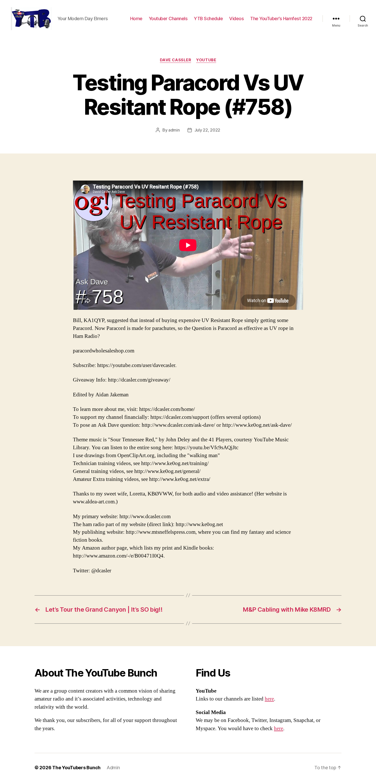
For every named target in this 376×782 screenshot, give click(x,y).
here (269, 698)
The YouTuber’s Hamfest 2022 (281, 18)
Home (136, 18)
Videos (236, 18)
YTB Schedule (208, 18)
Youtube (206, 60)
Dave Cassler (175, 60)
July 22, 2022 (207, 130)
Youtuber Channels (168, 18)
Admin (113, 767)
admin (174, 130)
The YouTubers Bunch (76, 767)
